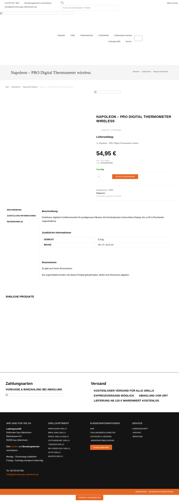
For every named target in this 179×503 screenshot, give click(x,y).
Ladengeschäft (114, 41)
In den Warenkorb (125, 177)
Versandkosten (107, 163)
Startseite (61, 35)
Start (7, 87)
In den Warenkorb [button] (12, 359)
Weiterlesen (56, 360)
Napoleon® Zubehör (160, 72)
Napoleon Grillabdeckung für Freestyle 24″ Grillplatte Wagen (12, 341)
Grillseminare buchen (123, 35)
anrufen (14, 446)
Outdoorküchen (86, 35)
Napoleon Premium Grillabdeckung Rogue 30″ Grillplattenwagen (56, 343)
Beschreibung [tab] (14, 210)
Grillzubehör (103, 35)
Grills (72, 35)
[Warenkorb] (138, 38)
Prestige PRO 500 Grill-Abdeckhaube (96, 332)
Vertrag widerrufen (89, 498)
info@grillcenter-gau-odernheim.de (22, 474)
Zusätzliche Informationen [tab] (21, 216)
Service (129, 41)
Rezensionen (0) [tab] (15, 222)
